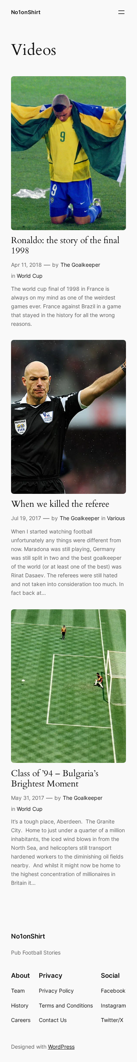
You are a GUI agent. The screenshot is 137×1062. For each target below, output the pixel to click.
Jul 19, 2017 (26, 518)
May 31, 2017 (27, 797)
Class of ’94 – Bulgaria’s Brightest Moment (55, 779)
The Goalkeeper (80, 264)
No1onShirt (25, 12)
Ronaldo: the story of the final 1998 (65, 245)
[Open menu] (121, 12)
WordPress (61, 1046)
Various (116, 518)
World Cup (30, 275)
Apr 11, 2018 (26, 264)
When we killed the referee (60, 504)
